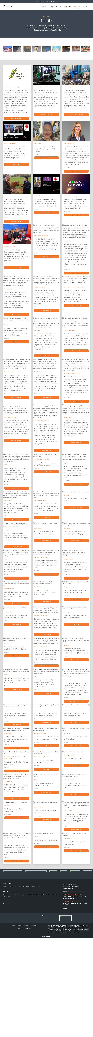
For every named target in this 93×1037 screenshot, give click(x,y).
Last (48, 944)
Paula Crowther (56, 30)
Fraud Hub (77, 6)
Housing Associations (24, 895)
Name (6, 999)
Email (7, 947)
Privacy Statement (16, 925)
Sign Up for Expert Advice (46, 1017)
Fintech (11, 895)
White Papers (67, 6)
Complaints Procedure (30, 925)
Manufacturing (35, 895)
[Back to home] (9, 6)
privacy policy (75, 1011)
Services (44, 6)
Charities (5, 895)
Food (15, 895)
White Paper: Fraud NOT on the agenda (46, 1)
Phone (7, 954)
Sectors (51, 6)
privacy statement (23, 981)
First (6, 944)
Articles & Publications (29, 886)
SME (4, 896)
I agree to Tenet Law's (17, 981)
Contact (85, 6)
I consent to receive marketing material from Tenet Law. (62, 1007)
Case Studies (18, 886)
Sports (8, 896)
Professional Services (54, 895)
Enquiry (7, 961)
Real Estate (44, 895)
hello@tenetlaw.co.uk (73, 886)
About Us (58, 6)
